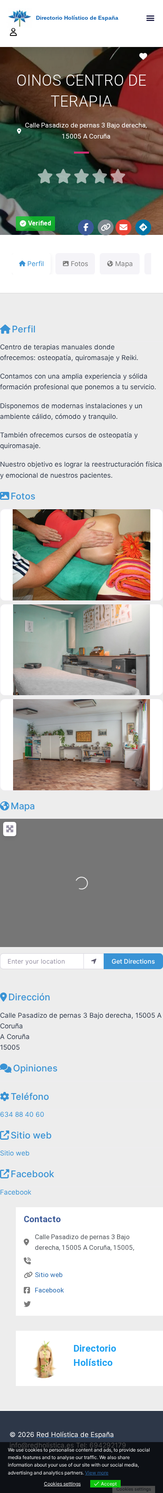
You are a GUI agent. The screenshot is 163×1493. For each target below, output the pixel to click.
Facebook (32, 1174)
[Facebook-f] (86, 227)
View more (96, 1473)
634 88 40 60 (22, 1114)
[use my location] (93, 961)
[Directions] (143, 227)
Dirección (29, 997)
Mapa (23, 806)
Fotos (23, 496)
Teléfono (30, 1096)
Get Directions (133, 961)
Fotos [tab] (79, 264)
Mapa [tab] (124, 264)
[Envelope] (123, 227)
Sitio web (31, 1135)
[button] (150, 17)
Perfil (24, 329)
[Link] (106, 227)
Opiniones (35, 1068)
